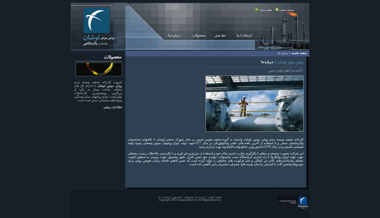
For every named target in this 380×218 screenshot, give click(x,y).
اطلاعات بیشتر (112, 107)
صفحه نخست (286, 10)
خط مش (220, 35)
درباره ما (174, 35)
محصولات (199, 35)
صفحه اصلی (214, 197)
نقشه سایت (265, 10)
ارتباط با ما (244, 35)
